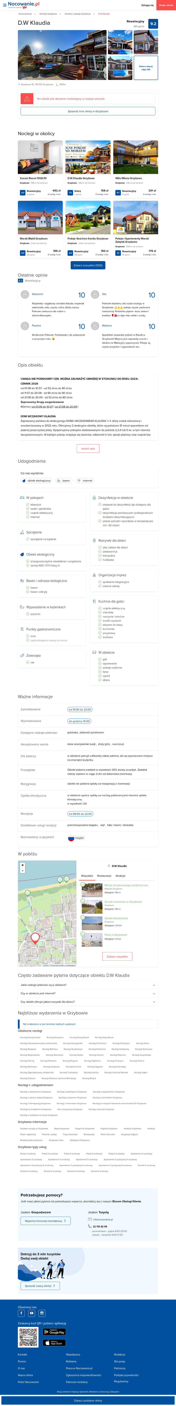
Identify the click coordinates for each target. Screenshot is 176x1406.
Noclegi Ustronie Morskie (116, 1072)
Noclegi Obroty (27, 1060)
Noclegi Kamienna (97, 1049)
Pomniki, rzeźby (49, 1134)
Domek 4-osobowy (29, 1171)
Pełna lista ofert (108, 1134)
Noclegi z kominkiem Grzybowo (107, 1097)
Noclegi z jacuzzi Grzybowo (101, 1109)
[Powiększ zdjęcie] (120, 42)
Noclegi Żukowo (27, 1078)
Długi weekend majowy (67, 1391)
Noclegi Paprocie (118, 1054)
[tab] (87, 875)
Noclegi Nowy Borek (79, 1037)
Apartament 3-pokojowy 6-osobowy (115, 1165)
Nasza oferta (25, 1375)
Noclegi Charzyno (115, 1060)
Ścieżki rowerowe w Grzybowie (123, 902)
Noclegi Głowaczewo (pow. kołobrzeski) (38, 1043)
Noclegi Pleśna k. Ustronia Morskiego (59, 1078)
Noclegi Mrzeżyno (28, 1066)
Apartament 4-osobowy (59, 1159)
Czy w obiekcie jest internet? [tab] (38, 993)
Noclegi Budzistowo (73, 1049)
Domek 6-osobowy (76, 1171)
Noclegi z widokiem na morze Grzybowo (39, 1115)
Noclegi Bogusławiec (30, 1054)
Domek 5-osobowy (52, 1171)
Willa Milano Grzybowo (128, 178)
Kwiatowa (26, 84)
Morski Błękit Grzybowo (33, 238)
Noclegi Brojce (89, 1078)
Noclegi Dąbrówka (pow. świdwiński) (37, 1072)
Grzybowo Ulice (56, 1140)
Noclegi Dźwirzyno (121, 1043)
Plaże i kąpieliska (28, 1134)
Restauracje (89, 1134)
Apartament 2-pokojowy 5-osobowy (36, 1165)
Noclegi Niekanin (49, 1060)
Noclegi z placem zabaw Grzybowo (36, 1097)
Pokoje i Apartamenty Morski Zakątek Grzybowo (132, 240)
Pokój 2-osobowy (50, 1153)
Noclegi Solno (142, 1043)
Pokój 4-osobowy (94, 1153)
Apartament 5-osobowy (87, 1159)
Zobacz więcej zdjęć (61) (146, 68)
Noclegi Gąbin (140, 1072)
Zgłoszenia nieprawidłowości (83, 1375)
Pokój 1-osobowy (28, 1153)
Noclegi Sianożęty (117, 1066)
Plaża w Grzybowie (115, 935)
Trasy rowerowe (70, 1134)
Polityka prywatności (126, 1375)
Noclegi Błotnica (50, 1049)
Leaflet (45, 965)
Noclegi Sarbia (76, 1054)
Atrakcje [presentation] (120, 876)
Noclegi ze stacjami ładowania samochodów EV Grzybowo (119, 1103)
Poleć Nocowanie (28, 1382)
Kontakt (22, 1354)
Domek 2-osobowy (146, 1165)
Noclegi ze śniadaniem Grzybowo (35, 1109)
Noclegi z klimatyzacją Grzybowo (35, 1103)
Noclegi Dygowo (95, 1066)
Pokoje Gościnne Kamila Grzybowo (88, 238)
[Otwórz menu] (4, 5)
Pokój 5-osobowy (116, 1153)
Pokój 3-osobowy (72, 1153)
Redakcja (119, 1354)
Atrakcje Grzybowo (132, 1128)
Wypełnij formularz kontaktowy (43, 1221)
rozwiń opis (88, 448)
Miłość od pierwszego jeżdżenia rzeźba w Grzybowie (136, 885)
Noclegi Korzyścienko (30, 1037)
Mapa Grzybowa (61, 1128)
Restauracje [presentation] (104, 876)
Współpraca (73, 1354)
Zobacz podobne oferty (88, 1400)
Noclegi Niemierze (54, 1054)
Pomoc (22, 1361)
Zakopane (114, 1391)
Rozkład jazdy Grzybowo (31, 1140)
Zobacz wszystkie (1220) (88, 265)
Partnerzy (119, 1368)
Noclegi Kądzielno (92, 1060)
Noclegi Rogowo (70, 1060)
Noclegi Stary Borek (104, 1037)
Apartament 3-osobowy (31, 1159)
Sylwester (83, 1391)
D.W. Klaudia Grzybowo (81, 178)
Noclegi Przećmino (97, 1043)
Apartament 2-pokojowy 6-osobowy (75, 1165)
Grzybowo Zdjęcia (129, 1134)
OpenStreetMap (58, 965)
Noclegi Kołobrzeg (120, 1049)
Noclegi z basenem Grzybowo (73, 1097)
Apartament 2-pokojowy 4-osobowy (120, 1159)
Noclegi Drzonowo (143, 1049)
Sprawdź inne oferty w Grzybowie (88, 111)
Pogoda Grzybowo (109, 1128)
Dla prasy (119, 1361)
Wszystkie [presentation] (87, 876)
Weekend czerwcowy (99, 1391)
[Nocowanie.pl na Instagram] (41, 1313)
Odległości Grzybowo (80, 1140)
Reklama (71, 1361)
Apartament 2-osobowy (141, 1153)
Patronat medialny (77, 1382)
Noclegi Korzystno (55, 1037)
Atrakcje (151, 1128)
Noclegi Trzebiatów (69, 1072)
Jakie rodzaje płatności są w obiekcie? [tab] (43, 985)
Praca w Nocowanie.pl (79, 1368)
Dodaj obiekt (166, 5)
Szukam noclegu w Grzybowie (34, 1128)
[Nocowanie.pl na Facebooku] (21, 1313)
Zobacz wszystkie (117, 956)
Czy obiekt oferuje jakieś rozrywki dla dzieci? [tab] (48, 1002)
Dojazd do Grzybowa (84, 1128)
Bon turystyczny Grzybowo (70, 1109)
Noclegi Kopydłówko (141, 1054)
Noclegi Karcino (96, 1054)
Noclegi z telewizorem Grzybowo (35, 1091)
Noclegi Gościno (73, 1066)
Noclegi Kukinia (91, 1072)
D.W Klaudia (34, 22)
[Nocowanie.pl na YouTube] (31, 1313)
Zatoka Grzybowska (116, 918)
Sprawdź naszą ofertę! (38, 1286)
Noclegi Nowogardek (73, 1043)
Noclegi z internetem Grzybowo (71, 1103)
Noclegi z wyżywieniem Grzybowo (109, 1091)
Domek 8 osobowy (99, 1171)
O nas (21, 1368)
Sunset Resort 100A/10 (33, 178)
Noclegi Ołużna (137, 1060)
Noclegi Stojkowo (51, 1066)
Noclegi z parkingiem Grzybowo (72, 1091)
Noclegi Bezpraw (28, 1049)
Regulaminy (121, 1381)
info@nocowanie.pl (103, 1219)
